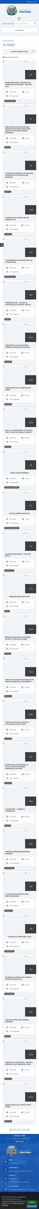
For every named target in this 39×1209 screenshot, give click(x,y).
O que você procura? (8, 23)
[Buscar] (35, 23)
